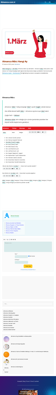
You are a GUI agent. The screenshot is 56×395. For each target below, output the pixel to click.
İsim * (16, 254)
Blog (24, 381)
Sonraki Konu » (32, 269)
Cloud (32, 381)
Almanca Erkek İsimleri (9, 329)
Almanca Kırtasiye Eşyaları (18, 344)
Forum (28, 381)
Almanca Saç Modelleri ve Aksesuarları (21, 336)
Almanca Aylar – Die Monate (11, 73)
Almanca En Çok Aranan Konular (19, 359)
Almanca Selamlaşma (17, 367)
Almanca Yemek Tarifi (9, 323)
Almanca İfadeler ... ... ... (11, 232)
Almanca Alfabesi (8, 311)
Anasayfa (19, 381)
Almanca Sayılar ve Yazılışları (11, 315)
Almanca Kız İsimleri (8, 327)
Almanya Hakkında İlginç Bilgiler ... (14, 228)
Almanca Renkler (7, 325)
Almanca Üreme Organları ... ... (13, 230)
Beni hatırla (32, 256)
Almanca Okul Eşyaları (9, 313)
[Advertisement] (13, 17)
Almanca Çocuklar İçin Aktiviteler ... (14, 223)
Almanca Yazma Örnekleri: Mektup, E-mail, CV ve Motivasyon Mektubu (29, 351)
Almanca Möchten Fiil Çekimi (11, 319)
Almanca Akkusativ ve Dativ (10, 321)
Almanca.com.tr (8, 2)
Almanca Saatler (7, 317)
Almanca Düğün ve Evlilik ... (12, 227)
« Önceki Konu (23, 269)
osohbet (36, 381)
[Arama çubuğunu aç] (45, 2)
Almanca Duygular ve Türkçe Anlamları (15, 225)
